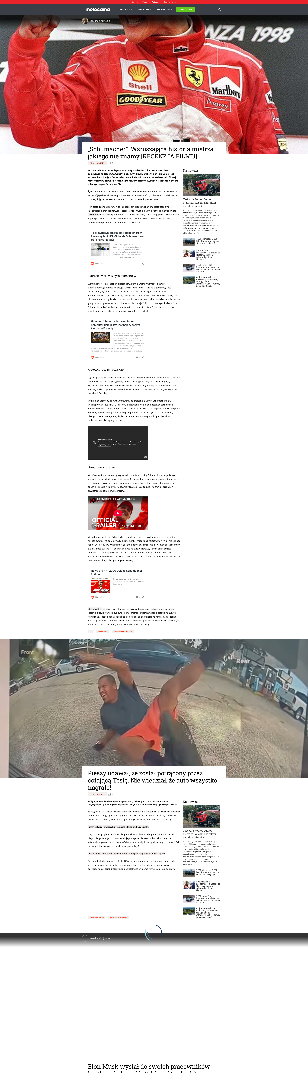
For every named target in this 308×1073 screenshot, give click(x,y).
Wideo (144, 2)
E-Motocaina (185, 9)
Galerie (135, 2)
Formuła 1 (102, 631)
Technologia (163, 9)
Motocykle (143, 9)
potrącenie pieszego (118, 917)
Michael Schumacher (122, 631)
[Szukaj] (219, 9)
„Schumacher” (95, 608)
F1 (91, 631)
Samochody (124, 9)
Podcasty (155, 2)
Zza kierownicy (170, 2)
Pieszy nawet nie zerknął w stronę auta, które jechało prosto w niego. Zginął (126, 853)
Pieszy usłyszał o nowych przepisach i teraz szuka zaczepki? (118, 826)
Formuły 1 (93, 214)
